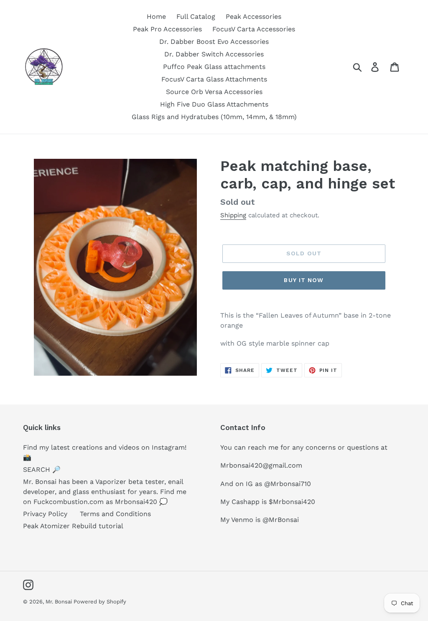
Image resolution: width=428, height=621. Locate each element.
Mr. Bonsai (60, 601)
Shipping (233, 215)
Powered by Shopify (100, 601)
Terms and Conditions (115, 514)
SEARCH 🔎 (42, 469)
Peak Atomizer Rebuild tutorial (73, 526)
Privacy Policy (45, 514)
